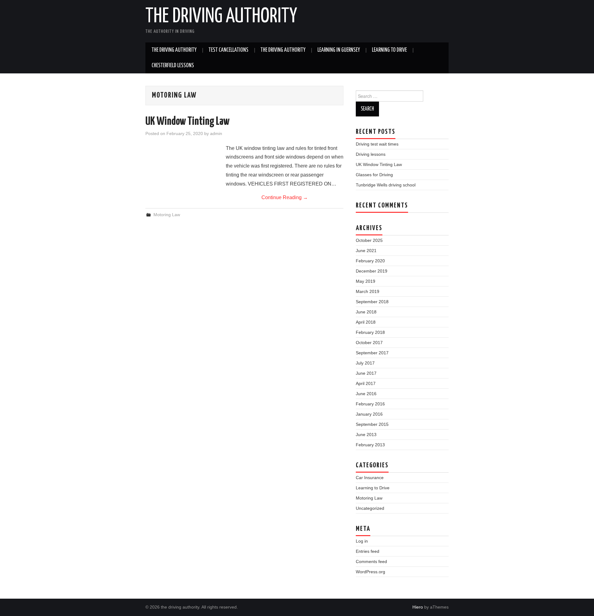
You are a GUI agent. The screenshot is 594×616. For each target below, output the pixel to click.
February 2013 (370, 444)
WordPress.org (370, 571)
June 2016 (366, 393)
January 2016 (369, 414)
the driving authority (221, 17)
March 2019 (367, 291)
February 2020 (370, 260)
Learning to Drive (389, 50)
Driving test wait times (377, 144)
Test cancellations (228, 50)
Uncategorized (370, 508)
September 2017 (372, 352)
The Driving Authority (174, 50)
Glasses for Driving (374, 174)
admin (216, 133)
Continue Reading (284, 197)
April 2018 (366, 322)
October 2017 (369, 342)
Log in (362, 541)
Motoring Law (166, 214)
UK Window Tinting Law (187, 121)
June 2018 (366, 311)
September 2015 (372, 424)
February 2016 (370, 403)
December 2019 (371, 271)
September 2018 (372, 301)
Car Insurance (370, 477)
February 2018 (370, 332)
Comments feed (371, 561)
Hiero (417, 607)
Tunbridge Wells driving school (385, 184)
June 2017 (366, 373)
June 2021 (366, 250)
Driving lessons (370, 154)
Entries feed (367, 551)
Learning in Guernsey (338, 50)
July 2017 (365, 362)
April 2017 (366, 383)
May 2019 (365, 281)
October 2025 (369, 240)
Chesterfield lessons (173, 65)
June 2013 (366, 434)
